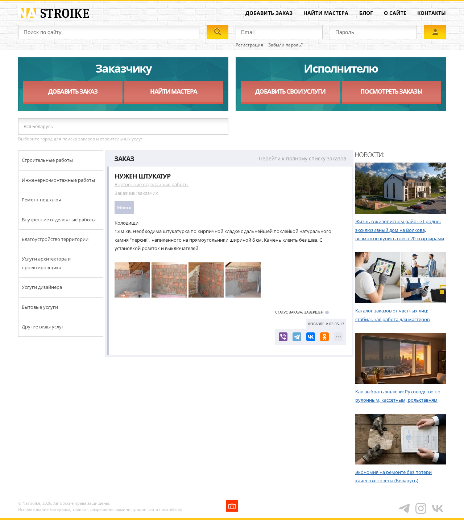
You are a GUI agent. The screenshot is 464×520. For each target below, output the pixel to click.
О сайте (395, 12)
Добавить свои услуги (290, 91)
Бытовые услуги (40, 307)
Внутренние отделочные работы (59, 219)
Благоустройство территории (55, 239)
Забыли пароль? (285, 45)
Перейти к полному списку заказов (302, 158)
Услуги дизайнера (42, 287)
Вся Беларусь (38, 126)
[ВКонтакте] (310, 337)
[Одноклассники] (324, 337)
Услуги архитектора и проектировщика (46, 262)
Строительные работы (47, 160)
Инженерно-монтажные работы (58, 180)
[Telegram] (297, 337)
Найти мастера (325, 12)
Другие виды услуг (43, 326)
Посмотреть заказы (391, 91)
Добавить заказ (269, 12)
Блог (366, 12)
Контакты (431, 12)
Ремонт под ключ (41, 199)
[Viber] (283, 337)
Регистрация (249, 45)
